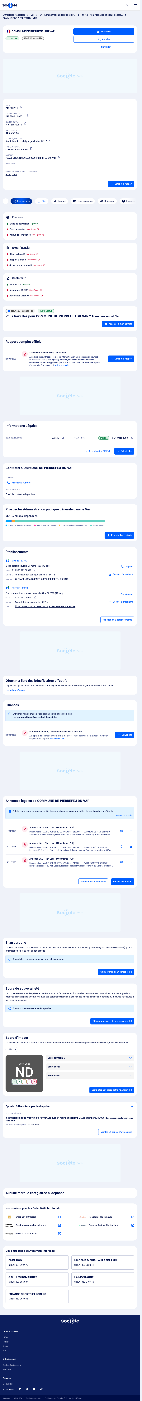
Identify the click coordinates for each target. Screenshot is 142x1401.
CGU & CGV (18, 1398)
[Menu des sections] (5, 201)
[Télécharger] (131, 831)
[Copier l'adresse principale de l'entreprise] (59, 157)
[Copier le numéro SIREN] (21, 107)
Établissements (85, 201)
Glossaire (7, 1369)
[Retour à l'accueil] (70, 1321)
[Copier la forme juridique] (31, 148)
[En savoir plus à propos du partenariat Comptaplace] (59, 1233)
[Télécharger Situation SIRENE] (131, 438)
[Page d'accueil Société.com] (9, 5)
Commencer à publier (124, 815)
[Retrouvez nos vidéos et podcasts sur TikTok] (41, 1389)
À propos (6, 1398)
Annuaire (7, 1346)
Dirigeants (109, 201)
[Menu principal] (135, 5)
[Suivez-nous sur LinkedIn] (19, 1389)
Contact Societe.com (12, 1365)
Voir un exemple (62, 365)
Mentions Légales (75, 1398)
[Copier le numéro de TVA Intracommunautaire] (25, 123)
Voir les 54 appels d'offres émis (116, 1132)
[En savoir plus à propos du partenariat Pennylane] (132, 1225)
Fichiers (6, 1342)
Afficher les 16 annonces (93, 881)
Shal (14, 174)
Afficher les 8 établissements (117, 619)
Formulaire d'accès (15, 690)
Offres (5, 1337)
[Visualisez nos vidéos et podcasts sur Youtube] (34, 1389)
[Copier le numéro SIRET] (28, 115)
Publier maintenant (122, 881)
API (4, 1351)
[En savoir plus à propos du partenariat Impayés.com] (132, 1217)
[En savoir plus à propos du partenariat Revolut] (59, 1225)
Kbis (44, 201)
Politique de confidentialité (55, 1398)
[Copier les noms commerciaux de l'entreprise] (63, 438)
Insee (8, 174)
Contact (62, 201)
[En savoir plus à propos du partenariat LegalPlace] (59, 1217)
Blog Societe (8, 1384)
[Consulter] (121, 831)
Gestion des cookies (33, 1398)
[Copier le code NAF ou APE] (50, 140)
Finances (130, 201)
